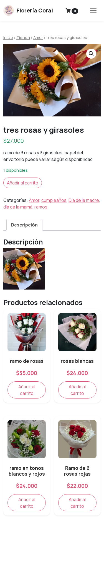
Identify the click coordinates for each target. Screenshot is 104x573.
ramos (40, 207)
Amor (38, 37)
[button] (91, 54)
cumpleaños (54, 200)
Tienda (23, 37)
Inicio (8, 37)
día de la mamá (17, 207)
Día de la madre (84, 200)
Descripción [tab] (24, 225)
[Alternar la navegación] (93, 10)
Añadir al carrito (22, 183)
